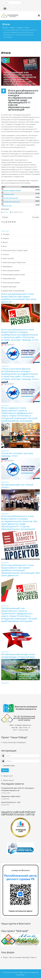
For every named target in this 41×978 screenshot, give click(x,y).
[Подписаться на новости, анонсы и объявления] (20, 848)
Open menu (5, 231)
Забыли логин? (8, 776)
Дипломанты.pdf (8, 194)
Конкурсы (20, 27)
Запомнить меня (9, 766)
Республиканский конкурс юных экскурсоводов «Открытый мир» (18, 655)
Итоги (27, 27)
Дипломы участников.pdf (11, 202)
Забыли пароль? (8, 780)
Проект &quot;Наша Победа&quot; (14, 742)
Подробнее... (5, 366)
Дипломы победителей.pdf (11, 190)
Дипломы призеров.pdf (10, 198)
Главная (12, 27)
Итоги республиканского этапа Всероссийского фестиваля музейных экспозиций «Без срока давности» (18, 298)
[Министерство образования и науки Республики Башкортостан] (20, 708)
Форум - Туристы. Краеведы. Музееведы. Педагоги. (20, 957)
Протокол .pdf (7, 206)
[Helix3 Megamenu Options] (39, 15)
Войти (4, 770)
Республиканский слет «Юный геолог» (17, 486)
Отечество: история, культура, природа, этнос (17, 454)
